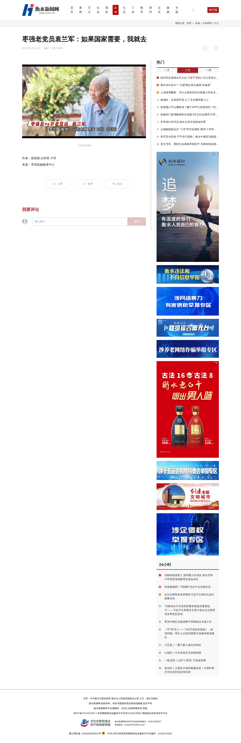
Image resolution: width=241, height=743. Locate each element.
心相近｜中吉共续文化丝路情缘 (182, 652)
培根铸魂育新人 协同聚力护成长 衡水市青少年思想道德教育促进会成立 (188, 577)
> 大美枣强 (206, 23)
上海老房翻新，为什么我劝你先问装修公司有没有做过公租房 (188, 92)
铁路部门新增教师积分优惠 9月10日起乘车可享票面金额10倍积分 (188, 114)
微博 (90, 183)
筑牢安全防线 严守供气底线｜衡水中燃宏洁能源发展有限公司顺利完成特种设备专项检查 (188, 136)
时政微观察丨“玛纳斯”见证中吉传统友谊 (187, 586)
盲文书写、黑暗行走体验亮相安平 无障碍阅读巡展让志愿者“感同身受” (188, 144)
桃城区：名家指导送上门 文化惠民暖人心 (182, 99)
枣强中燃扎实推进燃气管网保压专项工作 (188, 621)
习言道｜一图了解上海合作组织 (182, 645)
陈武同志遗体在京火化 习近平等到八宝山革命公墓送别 (188, 77)
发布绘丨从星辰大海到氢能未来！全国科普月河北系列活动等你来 (189, 670)
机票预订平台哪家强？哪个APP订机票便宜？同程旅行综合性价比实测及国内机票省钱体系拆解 (188, 107)
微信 (119, 183)
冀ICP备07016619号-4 (85, 713)
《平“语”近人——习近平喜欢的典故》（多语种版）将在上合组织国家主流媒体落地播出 (189, 633)
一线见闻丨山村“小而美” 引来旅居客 (185, 660)
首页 (189, 23)
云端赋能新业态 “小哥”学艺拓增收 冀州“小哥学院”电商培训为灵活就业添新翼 (188, 129)
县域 (197, 23)
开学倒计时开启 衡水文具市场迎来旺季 (181, 122)
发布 (136, 221)
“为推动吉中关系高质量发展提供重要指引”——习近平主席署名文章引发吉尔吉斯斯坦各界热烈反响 (189, 610)
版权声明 (147, 703)
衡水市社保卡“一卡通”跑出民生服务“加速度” (184, 85)
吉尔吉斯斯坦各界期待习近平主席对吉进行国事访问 (189, 596)
